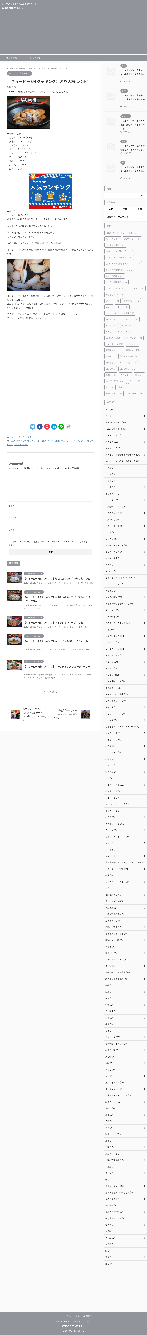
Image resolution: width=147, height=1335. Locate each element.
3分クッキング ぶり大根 (20, 441)
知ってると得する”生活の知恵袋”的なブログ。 (73, 1321)
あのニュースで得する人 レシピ (119, 251)
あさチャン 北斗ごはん (115, 245)
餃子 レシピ (135, 381)
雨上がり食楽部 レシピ (115, 381)
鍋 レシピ (139, 375)
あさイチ (133, 233)
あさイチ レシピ (113, 239)
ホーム (59, 1316)
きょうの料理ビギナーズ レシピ (119, 270)
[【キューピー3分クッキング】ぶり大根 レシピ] (54, 427)
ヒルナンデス (111, 325)
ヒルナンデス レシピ (130, 325)
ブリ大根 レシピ (21, 444)
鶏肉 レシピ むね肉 (114, 393)
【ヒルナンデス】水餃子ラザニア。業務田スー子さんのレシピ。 (133, 99)
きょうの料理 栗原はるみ (116, 282)
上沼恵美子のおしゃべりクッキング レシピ (124, 338)
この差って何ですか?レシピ (117, 288)
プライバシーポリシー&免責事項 (78, 1316)
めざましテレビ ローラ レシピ (118, 294)
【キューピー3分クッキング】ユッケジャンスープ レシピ (53, 622)
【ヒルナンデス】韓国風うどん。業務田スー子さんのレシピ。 (133, 171)
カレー (109, 307)
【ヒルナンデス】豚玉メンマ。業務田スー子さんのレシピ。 (133, 74)
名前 (11, 505)
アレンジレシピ (112, 301)
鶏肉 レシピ (124, 387)
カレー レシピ (122, 307)
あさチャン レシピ (132, 239)
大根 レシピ (132, 344)
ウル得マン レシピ (131, 301)
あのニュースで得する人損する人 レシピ (123, 263)
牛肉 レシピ (131, 362)
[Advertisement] (73, 33)
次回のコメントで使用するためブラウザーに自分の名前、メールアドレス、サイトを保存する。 (50, 543)
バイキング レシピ (113, 319)
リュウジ (109, 331)
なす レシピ (139, 288)
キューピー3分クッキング (21, 437)
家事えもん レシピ (113, 350)
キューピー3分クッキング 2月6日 (46, 441)
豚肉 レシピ (125, 375)
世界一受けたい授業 (114, 344)
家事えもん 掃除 (133, 350)
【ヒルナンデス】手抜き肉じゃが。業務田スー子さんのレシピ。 (133, 124)
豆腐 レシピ (111, 375)
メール (12, 517)
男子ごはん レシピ (128, 369)
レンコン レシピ (125, 331)
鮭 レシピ (110, 387)
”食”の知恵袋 (11, 58)
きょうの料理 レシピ (114, 276)
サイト (12, 529)
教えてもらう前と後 (128, 356)
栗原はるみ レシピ (113, 362)
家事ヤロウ (110, 356)
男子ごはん (110, 369)
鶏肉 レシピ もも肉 (135, 393)
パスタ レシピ (132, 319)
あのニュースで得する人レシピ (119, 257)
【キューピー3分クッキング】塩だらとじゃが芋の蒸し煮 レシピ (57, 578)
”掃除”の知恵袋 (34, 58)
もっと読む (52, 691)
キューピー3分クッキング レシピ (75, 441)
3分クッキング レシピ (115, 233)
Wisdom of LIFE (12, 8)
